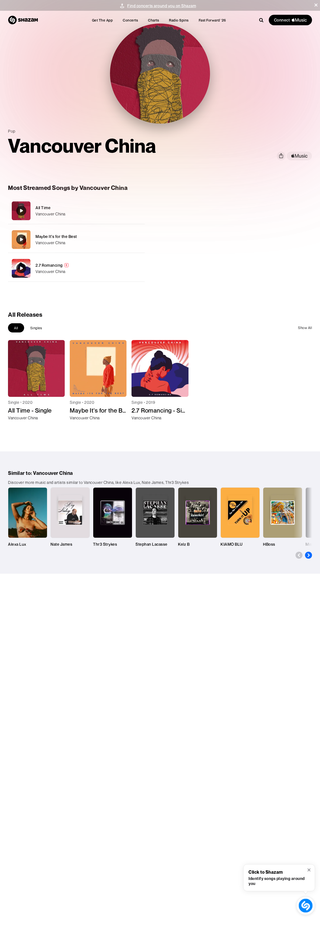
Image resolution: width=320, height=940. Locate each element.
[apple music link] (299, 156)
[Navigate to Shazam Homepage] (23, 20)
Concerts (130, 20)
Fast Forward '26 (212, 20)
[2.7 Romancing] (76, 268)
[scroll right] (308, 555)
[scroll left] (299, 555)
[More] (138, 210)
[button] (316, 5)
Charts (153, 20)
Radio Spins (179, 20)
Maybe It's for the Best (56, 236)
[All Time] (76, 211)
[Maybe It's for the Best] (76, 239)
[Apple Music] (17, 427)
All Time (43, 207)
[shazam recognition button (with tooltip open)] (305, 905)
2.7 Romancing (49, 265)
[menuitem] (102, 20)
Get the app (102, 20)
